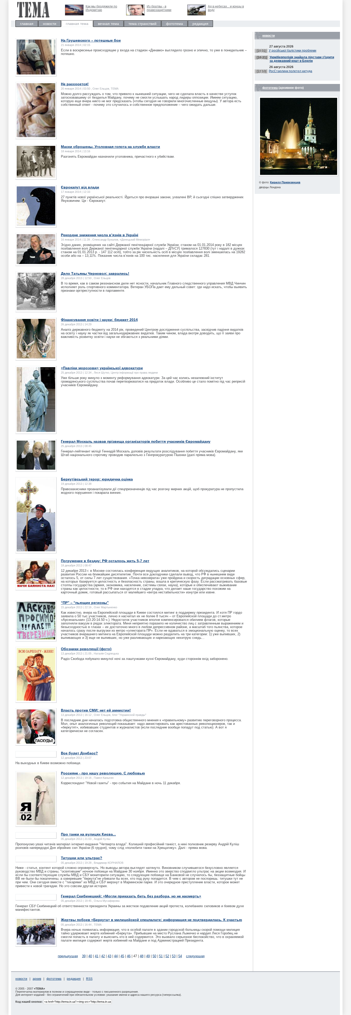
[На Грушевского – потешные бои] (36, 73)
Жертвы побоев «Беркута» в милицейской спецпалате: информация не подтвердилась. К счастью (151, 920)
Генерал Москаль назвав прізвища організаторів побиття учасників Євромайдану (135, 441)
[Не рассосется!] (36, 136)
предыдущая (68, 956)
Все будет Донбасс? (79, 753)
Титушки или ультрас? (81, 858)
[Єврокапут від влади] (36, 224)
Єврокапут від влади (80, 187)
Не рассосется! (75, 84)
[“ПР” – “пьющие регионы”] (36, 638)
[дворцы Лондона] (298, 175)
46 (129, 956)
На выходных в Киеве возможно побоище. (48, 763)
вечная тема (108, 24)
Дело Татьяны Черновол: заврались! (95, 273)
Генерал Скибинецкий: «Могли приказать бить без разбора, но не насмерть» (131, 896)
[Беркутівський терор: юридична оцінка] (36, 550)
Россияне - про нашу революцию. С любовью (103, 773)
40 (90, 956)
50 (154, 956)
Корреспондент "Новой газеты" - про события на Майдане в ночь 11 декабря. (121, 783)
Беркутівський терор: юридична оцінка (97, 479)
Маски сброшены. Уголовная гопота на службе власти (110, 147)
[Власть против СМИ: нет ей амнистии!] (36, 742)
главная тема (77, 24)
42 (103, 956)
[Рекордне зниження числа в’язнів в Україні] (36, 263)
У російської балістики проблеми (292, 50)
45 (122, 956)
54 (180, 956)
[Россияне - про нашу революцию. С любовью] (36, 824)
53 (174, 956)
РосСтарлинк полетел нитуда (290, 71)
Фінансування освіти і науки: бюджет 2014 (99, 320)
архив (37, 979)
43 (109, 956)
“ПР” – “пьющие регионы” (85, 603)
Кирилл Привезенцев (285, 182)
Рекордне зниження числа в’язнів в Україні (99, 235)
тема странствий (142, 24)
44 (116, 956)
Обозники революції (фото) (86, 649)
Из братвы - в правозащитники (159, 8)
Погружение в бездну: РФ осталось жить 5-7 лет (105, 561)
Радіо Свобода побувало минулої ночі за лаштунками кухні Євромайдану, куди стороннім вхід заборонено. (144, 659)
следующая (195, 956)
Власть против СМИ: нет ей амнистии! (96, 710)
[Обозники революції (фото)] (36, 699)
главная (26, 24)
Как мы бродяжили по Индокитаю (101, 8)
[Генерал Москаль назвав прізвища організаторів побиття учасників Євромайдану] (36, 468)
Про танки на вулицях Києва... (88, 834)
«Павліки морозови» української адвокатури (102, 368)
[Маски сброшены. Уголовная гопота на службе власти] (36, 176)
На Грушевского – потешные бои (91, 40)
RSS (89, 979)
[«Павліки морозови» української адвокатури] (36, 431)
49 (148, 956)
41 (96, 956)
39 (84, 956)
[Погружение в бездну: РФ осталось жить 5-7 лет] (36, 587)
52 (167, 956)
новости (49, 24)
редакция (200, 24)
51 (161, 956)
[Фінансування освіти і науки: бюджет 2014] (36, 357)
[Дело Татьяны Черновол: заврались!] (36, 309)
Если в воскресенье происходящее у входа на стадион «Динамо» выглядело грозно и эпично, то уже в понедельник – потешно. (154, 52)
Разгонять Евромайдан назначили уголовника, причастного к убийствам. (118, 156)
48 (141, 956)
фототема (174, 24)
